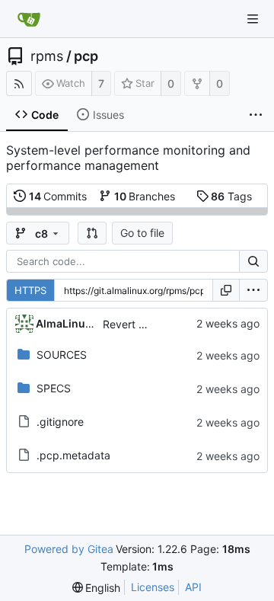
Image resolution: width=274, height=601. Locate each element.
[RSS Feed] (19, 83)
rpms (46, 56)
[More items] (256, 115)
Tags (231, 196)
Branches (145, 196)
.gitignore (60, 421)
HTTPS (30, 290)
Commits (58, 196)
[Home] (29, 19)
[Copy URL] (226, 290)
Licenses (152, 586)
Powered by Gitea (68, 548)
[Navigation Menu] (252, 19)
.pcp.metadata (73, 455)
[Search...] (253, 261)
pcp (86, 56)
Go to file (142, 232)
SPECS (54, 388)
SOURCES (62, 354)
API (193, 586)
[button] (92, 233)
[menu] (253, 290)
